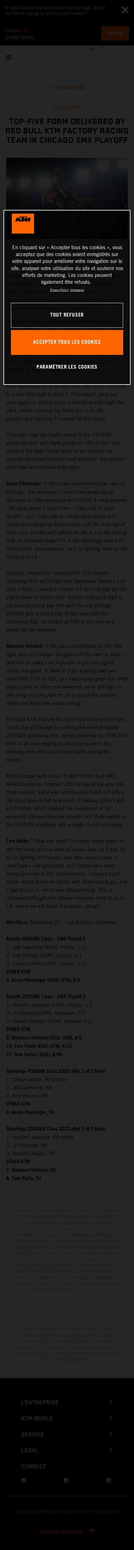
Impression (77, 290)
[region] (67, 297)
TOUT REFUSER (67, 315)
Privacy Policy (59, 290)
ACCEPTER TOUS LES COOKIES (67, 342)
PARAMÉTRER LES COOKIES (67, 367)
